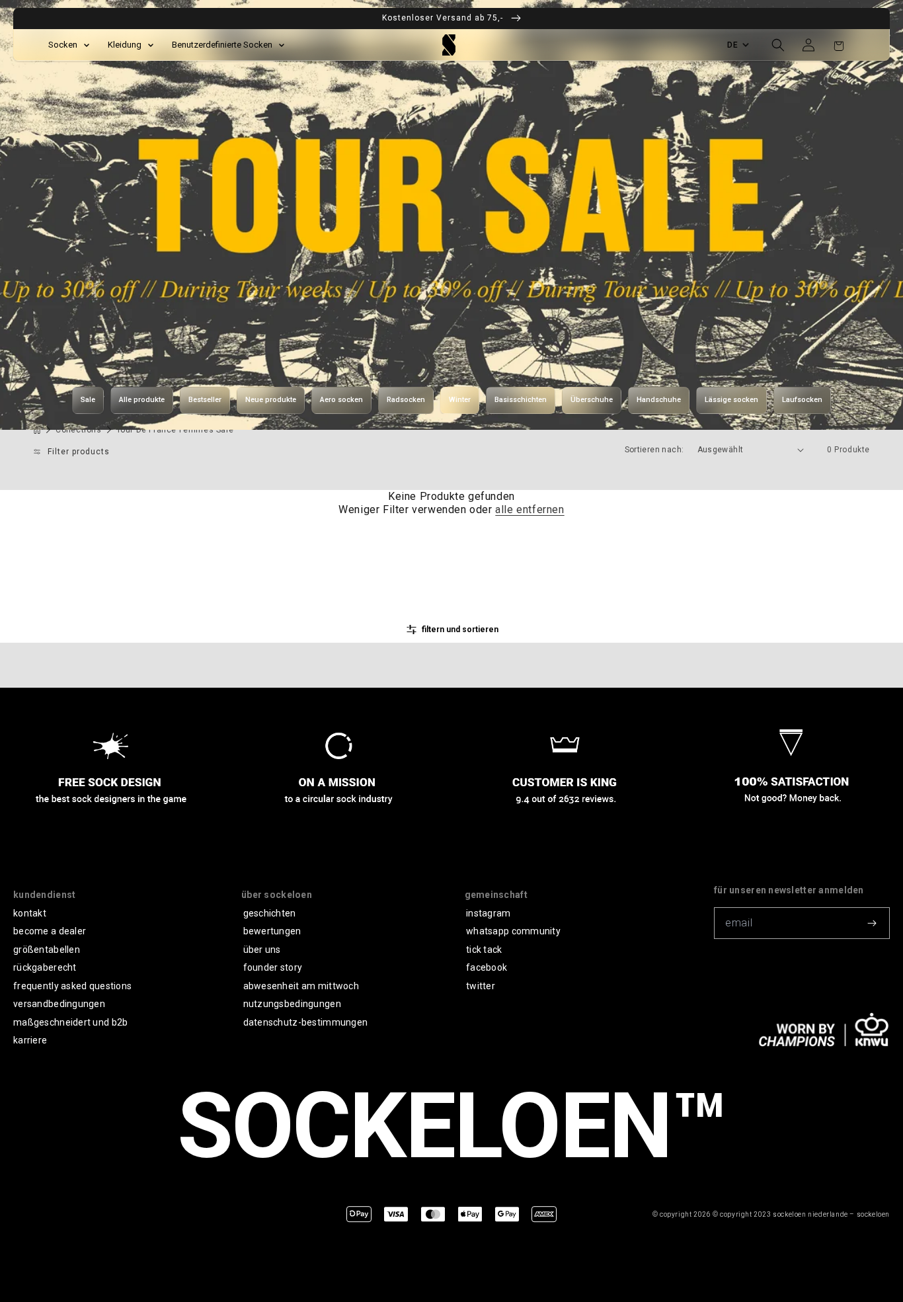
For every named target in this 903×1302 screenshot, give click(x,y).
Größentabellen (46, 949)
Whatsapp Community (513, 931)
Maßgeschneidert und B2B (70, 1022)
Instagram (488, 913)
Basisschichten (520, 399)
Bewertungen (272, 931)
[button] (778, 45)
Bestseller (204, 399)
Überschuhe (591, 399)
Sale (88, 399)
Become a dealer (49, 931)
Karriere (30, 1040)
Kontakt (29, 913)
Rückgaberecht (45, 967)
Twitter (480, 986)
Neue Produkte (270, 399)
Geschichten (269, 913)
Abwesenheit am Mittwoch (301, 986)
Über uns (262, 949)
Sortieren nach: (654, 449)
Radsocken (406, 399)
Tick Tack (484, 949)
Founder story (273, 967)
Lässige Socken (731, 399)
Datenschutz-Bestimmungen (305, 1022)
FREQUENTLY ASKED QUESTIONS (72, 986)
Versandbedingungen (59, 1003)
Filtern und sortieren (460, 629)
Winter (460, 399)
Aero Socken (341, 399)
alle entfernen (529, 509)
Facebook (486, 967)
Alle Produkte (142, 399)
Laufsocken (802, 399)
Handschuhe (659, 399)
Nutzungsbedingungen (292, 1003)
